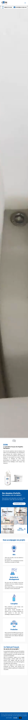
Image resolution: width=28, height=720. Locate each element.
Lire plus (15, 717)
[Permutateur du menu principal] (25, 2)
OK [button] (20, 717)
